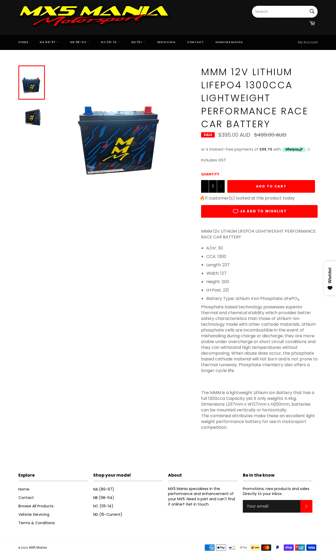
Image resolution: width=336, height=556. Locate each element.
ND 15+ (137, 42)
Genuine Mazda (229, 42)
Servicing (166, 42)
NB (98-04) (103, 497)
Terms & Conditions (36, 523)
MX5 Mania (38, 547)
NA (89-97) (103, 489)
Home (23, 42)
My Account (308, 42)
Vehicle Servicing (33, 514)
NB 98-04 (78, 42)
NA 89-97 (48, 42)
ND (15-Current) (107, 514)
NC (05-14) (103, 506)
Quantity (210, 174)
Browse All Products (36, 506)
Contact (195, 42)
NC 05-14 (109, 42)
